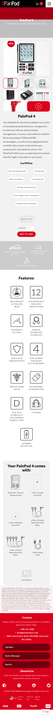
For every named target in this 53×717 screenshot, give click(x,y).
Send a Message (13, 656)
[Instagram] (19, 685)
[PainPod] (10, 3)
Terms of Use (29, 698)
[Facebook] (4, 685)
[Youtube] (34, 685)
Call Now (9, 647)
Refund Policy (37, 698)
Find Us (9, 664)
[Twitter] (49, 685)
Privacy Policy (20, 698)
